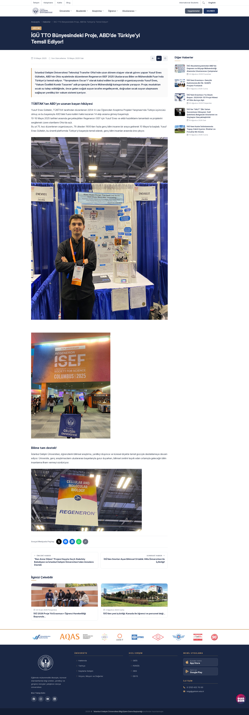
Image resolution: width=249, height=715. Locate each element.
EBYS (135, 676)
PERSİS (136, 666)
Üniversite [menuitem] (65, 11)
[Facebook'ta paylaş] (65, 541)
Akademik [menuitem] (81, 11)
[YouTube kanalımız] (47, 699)
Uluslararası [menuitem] (128, 11)
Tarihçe (81, 666)
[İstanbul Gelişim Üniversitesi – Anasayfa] (42, 11)
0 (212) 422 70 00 (195, 687)
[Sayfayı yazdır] (165, 58)
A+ (159, 58)
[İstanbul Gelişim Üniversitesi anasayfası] (50, 663)
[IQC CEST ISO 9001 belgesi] (198, 637)
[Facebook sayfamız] (34, 699)
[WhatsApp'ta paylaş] (79, 541)
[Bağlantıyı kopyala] (85, 541)
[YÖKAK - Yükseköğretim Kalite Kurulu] (41, 637)
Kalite (59, 3)
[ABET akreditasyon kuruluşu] (119, 637)
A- (153, 58)
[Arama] (203, 2)
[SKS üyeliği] (214, 637)
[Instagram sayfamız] (41, 699)
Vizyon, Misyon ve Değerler (90, 676)
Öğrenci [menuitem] (112, 11)
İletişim (36, 3)
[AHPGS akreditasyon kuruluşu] (104, 637)
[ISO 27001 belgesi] (138, 637)
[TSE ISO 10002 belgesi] (158, 637)
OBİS (135, 660)
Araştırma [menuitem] (97, 11)
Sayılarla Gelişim (85, 671)
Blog (68, 3)
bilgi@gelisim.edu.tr (195, 691)
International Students (188, 3)
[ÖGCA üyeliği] (178, 637)
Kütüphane (48, 3)
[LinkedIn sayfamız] (72, 541)
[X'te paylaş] (59, 541)
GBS (135, 671)
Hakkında (82, 660)
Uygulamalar (194, 11)
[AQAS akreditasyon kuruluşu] (76, 637)
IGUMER (211, 11)
